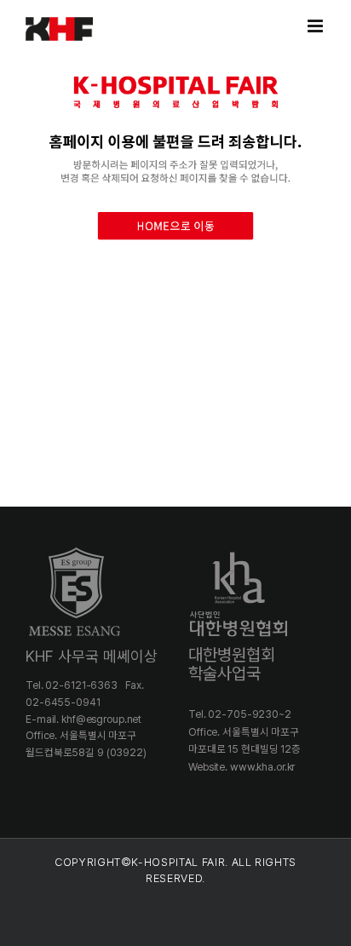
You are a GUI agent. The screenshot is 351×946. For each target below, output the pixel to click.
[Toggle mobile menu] (316, 26)
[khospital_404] (175, 62)
